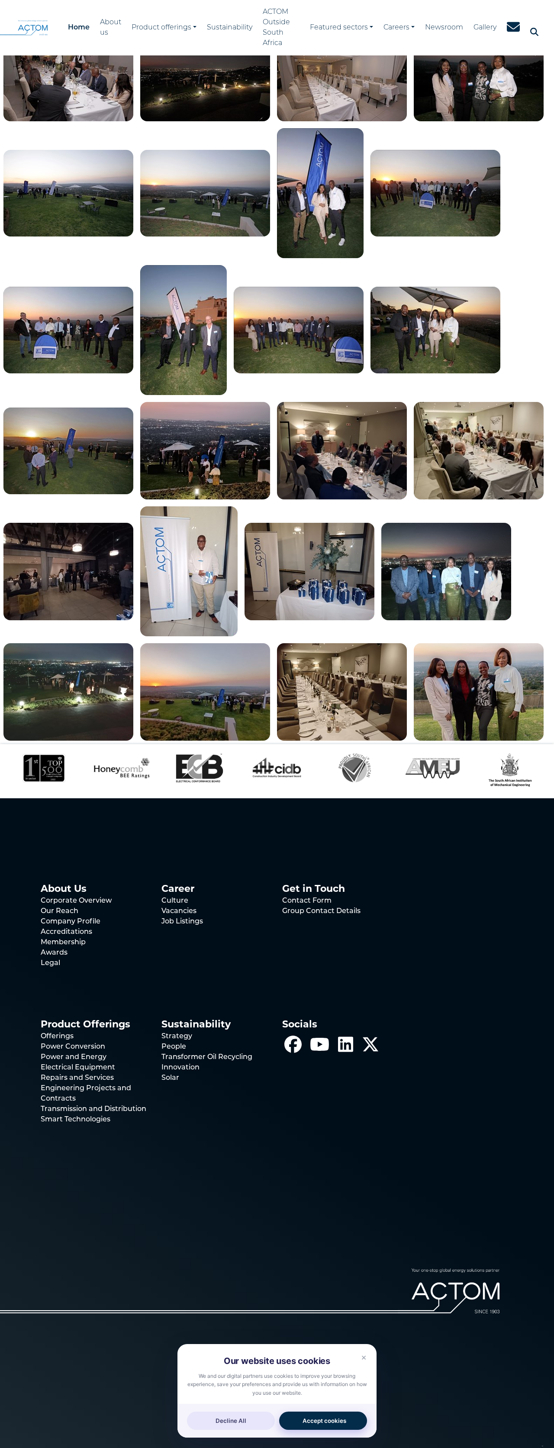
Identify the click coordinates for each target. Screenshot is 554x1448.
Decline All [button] (231, 1420)
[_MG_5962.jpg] (183, 329)
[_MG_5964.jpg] (68, 329)
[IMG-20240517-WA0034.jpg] (342, 450)
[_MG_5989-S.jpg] (205, 77)
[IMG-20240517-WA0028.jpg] (68, 691)
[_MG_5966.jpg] (435, 192)
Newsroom (444, 27)
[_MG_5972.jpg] (205, 192)
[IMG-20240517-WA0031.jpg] (189, 570)
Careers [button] (396, 27)
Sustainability (229, 27)
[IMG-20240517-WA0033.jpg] (478, 450)
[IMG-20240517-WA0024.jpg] (478, 691)
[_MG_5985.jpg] (342, 77)
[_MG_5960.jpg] (298, 329)
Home (79, 27)
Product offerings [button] (161, 27)
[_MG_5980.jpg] (478, 77)
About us (110, 27)
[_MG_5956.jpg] (435, 329)
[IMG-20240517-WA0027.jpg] (205, 691)
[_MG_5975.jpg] (68, 192)
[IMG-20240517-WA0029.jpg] (446, 570)
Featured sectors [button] (339, 27)
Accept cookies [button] (324, 1420)
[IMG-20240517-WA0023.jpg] (205, 450)
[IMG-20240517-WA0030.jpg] (309, 570)
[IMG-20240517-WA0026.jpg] (342, 691)
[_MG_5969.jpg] (320, 192)
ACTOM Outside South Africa (276, 28)
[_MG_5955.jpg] (68, 450)
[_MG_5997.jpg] (68, 77)
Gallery (484, 27)
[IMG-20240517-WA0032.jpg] (68, 570)
